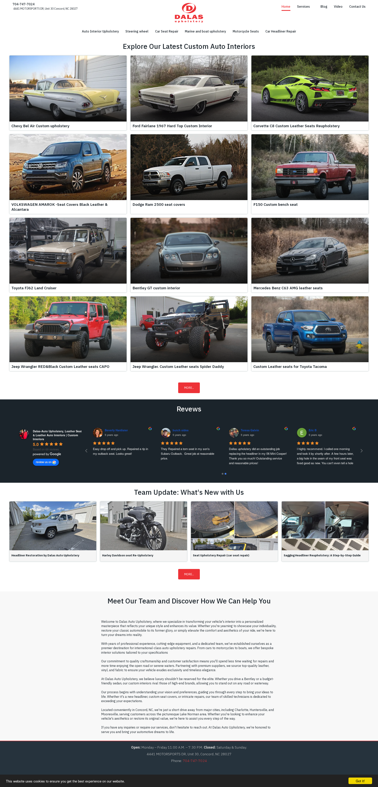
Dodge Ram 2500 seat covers (158, 204)
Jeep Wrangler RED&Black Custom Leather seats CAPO (60, 366)
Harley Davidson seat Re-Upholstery (127, 555)
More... (189, 388)
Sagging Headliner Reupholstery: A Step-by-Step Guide (322, 555)
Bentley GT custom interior (156, 287)
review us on (44, 462)
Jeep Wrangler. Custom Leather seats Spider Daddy (178, 366)
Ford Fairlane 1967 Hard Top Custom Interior (172, 125)
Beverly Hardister (184, 430)
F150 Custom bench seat (275, 204)
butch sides (249, 430)
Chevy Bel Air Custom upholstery (40, 125)
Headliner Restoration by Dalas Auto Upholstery (45, 555)
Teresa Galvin (318, 430)
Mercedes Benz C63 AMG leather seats (288, 287)
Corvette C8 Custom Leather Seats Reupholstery (296, 125)
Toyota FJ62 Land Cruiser (34, 287)
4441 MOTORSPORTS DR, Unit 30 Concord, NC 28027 (45, 8)
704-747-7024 (23, 4)
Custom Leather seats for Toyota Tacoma (290, 366)
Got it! (360, 780)
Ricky (108, 430)
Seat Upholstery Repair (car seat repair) (221, 555)
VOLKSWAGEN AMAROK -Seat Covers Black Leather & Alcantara (59, 207)
